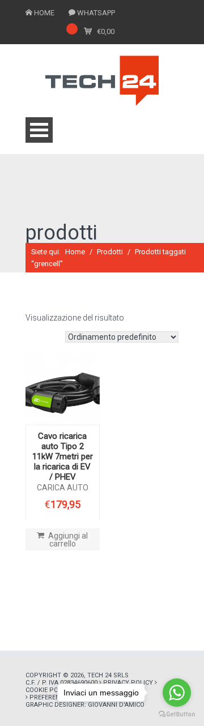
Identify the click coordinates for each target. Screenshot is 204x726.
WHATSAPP (96, 12)
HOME (44, 12)
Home (75, 251)
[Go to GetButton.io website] (177, 714)
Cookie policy (48, 690)
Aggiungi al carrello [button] (68, 539)
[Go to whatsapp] (177, 692)
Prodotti (110, 251)
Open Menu (39, 130)
